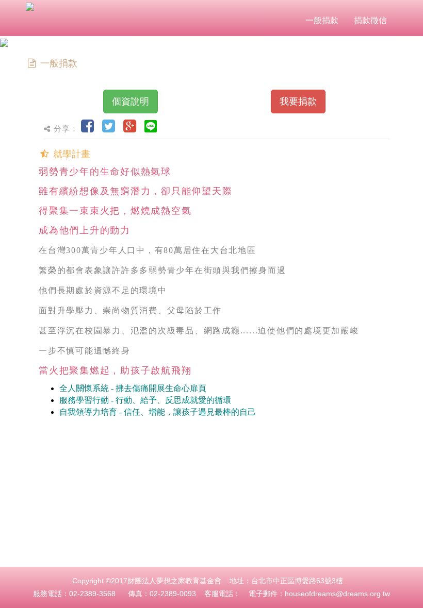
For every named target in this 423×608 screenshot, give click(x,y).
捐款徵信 (370, 20)
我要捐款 (298, 101)
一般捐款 (321, 20)
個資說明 (130, 101)
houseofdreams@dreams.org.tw (337, 593)
